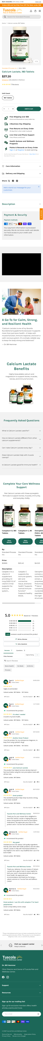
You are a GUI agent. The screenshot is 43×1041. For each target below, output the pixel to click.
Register (21, 150)
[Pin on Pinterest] (17, 181)
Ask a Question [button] (22, 644)
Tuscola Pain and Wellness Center (16, 1031)
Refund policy (18, 1034)
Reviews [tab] (7, 650)
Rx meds (20, 666)
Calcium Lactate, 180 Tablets (16, 23)
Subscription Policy (30, 1034)
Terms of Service (7, 1034)
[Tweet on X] (9, 181)
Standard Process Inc (9, 68)
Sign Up (38, 2)
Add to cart (29, 109)
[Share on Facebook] (13, 181)
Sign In (12, 150)
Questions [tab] (19, 650)
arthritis (30, 666)
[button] (35, 11)
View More (32, 154)
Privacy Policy (6, 1036)
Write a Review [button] (22, 639)
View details (9, 541)
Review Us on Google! (19, 1036)
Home (4, 23)
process (7, 670)
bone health (9, 666)
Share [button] (7, 697)
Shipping (5, 80)
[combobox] (21, 17)
